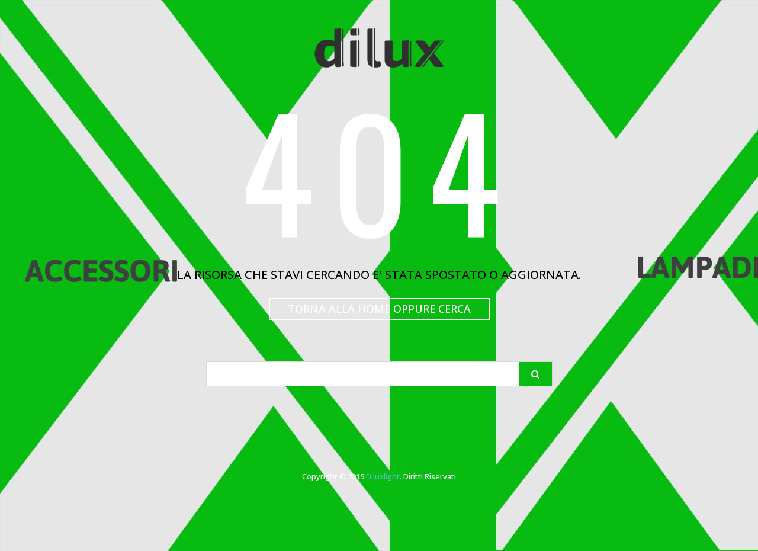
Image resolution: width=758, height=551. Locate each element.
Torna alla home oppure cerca (379, 309)
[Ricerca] (535, 374)
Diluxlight (383, 476)
